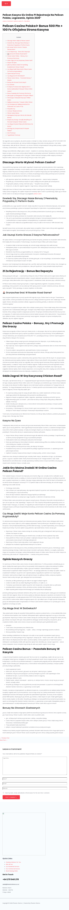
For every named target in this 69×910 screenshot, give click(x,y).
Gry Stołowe (10, 84)
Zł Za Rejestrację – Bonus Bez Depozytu (18, 51)
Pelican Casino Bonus (13, 113)
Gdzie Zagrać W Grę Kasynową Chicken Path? (20, 60)
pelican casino (37, 194)
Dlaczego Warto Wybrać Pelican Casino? (18, 40)
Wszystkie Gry (11, 108)
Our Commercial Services (13, 869)
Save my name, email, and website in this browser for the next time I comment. (27, 793)
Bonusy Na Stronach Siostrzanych (16, 82)
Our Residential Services (12, 866)
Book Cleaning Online (12, 871)
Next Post (3, 740)
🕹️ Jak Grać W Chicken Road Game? (17, 54)
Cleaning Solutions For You (13, 862)
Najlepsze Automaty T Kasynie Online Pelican (19, 102)
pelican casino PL (18, 21)
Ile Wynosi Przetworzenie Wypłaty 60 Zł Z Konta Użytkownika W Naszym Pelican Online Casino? (19, 89)
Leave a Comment (8, 21)
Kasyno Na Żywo (12, 62)
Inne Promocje (11, 133)
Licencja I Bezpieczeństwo (14, 111)
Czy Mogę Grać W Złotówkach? (16, 76)
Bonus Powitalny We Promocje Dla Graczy (19, 93)
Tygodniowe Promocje (13, 135)
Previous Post (4, 738)
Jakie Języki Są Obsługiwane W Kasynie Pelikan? (20, 95)
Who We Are (9, 864)
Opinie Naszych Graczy (13, 73)
